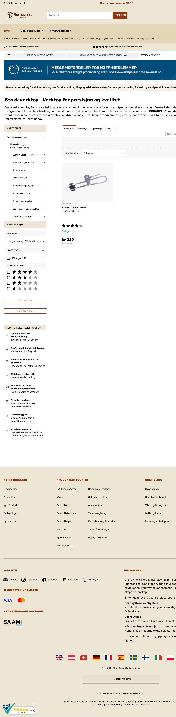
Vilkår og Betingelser (156, 505)
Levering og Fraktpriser (157, 521)
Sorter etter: (72, 153)
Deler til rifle (34, 39)
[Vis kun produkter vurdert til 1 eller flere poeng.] (25, 288)
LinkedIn (73, 579)
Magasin (80, 39)
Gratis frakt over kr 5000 (117, 3)
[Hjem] (8, 55)
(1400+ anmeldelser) (125, 47)
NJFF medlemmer (11, 39)
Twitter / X (92, 579)
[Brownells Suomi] (145, 657)
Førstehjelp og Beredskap (102, 521)
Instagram (32, 579)
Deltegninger (30, 30)
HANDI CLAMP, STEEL (74, 207)
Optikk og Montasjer (145, 39)
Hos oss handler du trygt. (24, 377)
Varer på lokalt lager (99, 529)
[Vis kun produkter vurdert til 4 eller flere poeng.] (25, 272)
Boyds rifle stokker (98, 537)
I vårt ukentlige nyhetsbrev (25, 392)
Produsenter (59, 30)
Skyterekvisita (108, 39)
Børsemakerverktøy (125, 39)
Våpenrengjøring (97, 513)
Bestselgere (9, 497)
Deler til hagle (68, 39)
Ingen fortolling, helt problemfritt (28, 366)
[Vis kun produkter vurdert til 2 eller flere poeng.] (25, 283)
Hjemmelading (93, 39)
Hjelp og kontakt (16, 3)
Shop (7, 30)
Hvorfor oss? (152, 489)
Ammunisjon (95, 505)
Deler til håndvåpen (51, 39)
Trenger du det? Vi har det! (24, 340)
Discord (13, 579)
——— (157, 38)
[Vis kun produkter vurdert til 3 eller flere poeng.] (25, 277)
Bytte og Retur (153, 513)
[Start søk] (120, 15)
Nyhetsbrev (9, 521)
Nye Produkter (11, 505)
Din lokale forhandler (156, 497)
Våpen (24, 39)
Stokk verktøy (67, 244)
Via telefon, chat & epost (23, 351)
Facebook (53, 579)
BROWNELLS (158, 111)
